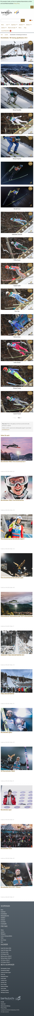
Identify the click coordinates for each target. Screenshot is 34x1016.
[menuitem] (30, 20)
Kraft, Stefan (3, 978)
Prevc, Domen (4, 984)
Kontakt (2, 1002)
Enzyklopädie (4, 923)
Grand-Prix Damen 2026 (6, 950)
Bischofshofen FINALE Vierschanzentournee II (13, 461)
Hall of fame (3, 940)
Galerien (6, 34)
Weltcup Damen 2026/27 (6, 958)
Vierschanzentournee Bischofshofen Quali (12, 578)
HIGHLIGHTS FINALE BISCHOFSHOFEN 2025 (12, 655)
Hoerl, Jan (3, 974)
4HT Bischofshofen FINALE (8, 771)
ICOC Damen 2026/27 (5, 962)
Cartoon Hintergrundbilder (6, 936)
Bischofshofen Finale (6, 848)
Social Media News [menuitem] (6, 31)
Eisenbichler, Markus (5, 970)
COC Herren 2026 (4, 952)
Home (2, 34)
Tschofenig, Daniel (5, 990)
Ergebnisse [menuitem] (13, 24)
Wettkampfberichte (5, 916)
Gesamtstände (4, 914)
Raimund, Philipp (4, 986)
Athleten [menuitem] (28, 24)
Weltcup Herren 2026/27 (6, 956)
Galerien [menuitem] (3, 27)
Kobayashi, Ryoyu (4, 976)
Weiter (19, 417)
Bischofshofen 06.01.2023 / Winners (11, 887)
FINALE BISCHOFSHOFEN (7, 694)
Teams (2, 938)
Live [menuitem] (7, 24)
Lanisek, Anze (4, 980)
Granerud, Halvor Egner (6, 972)
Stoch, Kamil (3, 988)
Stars (2, 942)
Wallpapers (3, 934)
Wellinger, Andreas (5, 992)
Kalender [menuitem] (21, 24)
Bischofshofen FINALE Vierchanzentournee (12, 500)
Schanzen (3, 920)
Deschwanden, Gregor (5, 968)
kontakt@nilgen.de (5, 429)
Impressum (3, 1004)
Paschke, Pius (3, 982)
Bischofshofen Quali (6, 810)
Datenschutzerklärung (5, 1006)
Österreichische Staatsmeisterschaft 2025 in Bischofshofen (17, 616)
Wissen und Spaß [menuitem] (11, 27)
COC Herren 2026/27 (5, 960)
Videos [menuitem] (20, 27)
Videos (2, 930)
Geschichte (3, 921)
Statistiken (3, 917)
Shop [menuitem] (25, 27)
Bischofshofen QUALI (6, 732)
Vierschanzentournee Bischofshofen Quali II (12, 539)
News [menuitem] (2, 24)
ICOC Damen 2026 (5, 954)
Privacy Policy (17, 3)
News (2, 910)
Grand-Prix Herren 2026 (6, 948)
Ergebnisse (3, 911)
